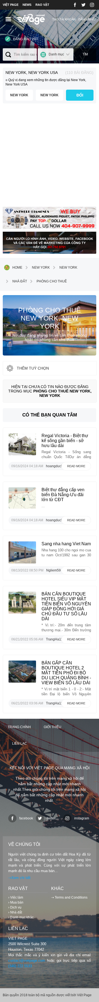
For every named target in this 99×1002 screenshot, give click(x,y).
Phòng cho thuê (52, 281)
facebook (26, 818)
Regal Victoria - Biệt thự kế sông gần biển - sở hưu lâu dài (65, 440)
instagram (81, 818)
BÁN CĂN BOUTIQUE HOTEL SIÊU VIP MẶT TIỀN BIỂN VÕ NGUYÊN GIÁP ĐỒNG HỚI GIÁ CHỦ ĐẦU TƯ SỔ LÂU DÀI (66, 606)
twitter (51, 818)
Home (17, 267)
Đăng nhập (87, 19)
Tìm (85, 54)
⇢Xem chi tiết (19, 878)
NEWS (27, 4)
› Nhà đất (15, 912)
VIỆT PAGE (10, 4)
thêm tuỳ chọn (33, 368)
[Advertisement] (49, 157)
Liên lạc (19, 744)
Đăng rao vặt (25, 39)
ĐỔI (79, 95)
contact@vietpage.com (26, 960)
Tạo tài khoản (64, 19)
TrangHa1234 (56, 639)
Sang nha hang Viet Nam (66, 543)
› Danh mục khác (21, 917)
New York (19, 95)
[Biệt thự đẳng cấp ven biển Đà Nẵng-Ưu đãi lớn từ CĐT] (22, 508)
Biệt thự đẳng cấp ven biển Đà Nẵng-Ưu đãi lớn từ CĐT (63, 494)
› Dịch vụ (14, 907)
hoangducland (57, 466)
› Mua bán (15, 902)
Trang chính (19, 727)
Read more (76, 466)
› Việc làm (15, 897)
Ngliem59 (53, 570)
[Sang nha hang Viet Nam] (22, 562)
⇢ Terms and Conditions (69, 897)
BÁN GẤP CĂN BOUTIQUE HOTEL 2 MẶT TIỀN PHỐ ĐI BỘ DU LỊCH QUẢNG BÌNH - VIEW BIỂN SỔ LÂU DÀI (66, 673)
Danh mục (56, 54)
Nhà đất (19, 281)
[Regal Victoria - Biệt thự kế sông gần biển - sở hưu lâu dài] (22, 454)
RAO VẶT (42, 4)
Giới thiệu (52, 727)
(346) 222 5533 (20, 966)
